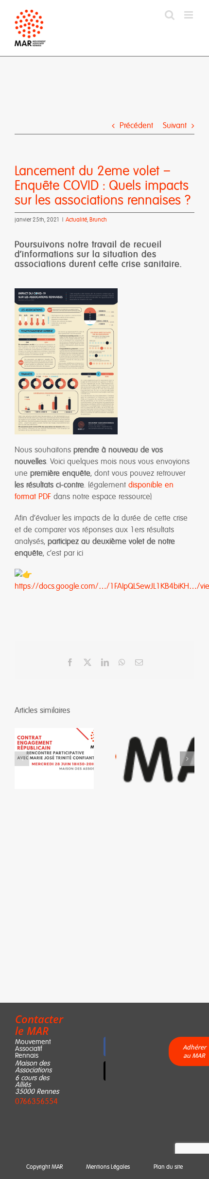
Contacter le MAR (39, 1024)
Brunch (98, 219)
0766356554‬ (36, 1101)
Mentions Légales (108, 1166)
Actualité (76, 219)
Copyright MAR (44, 1166)
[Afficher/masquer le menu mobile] (189, 15)
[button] (22, 758)
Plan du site (168, 1166)
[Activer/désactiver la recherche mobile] (169, 15)
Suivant (175, 125)
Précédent (136, 125)
